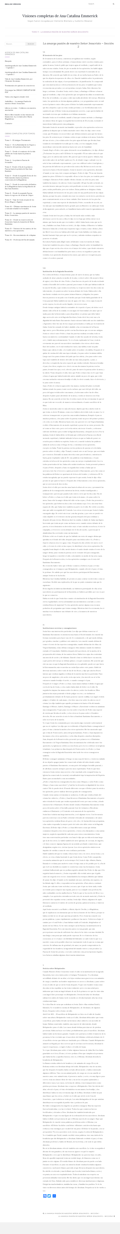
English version (13, 4)
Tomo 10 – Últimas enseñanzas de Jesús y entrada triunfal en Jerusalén (20, 207)
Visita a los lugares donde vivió (17, 97)
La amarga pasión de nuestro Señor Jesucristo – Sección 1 (71, 1213)
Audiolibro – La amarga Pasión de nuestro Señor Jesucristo (18, 102)
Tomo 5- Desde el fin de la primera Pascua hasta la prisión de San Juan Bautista (18, 169)
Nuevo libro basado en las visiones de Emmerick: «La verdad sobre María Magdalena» (19, 117)
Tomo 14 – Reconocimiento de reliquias (20, 235)
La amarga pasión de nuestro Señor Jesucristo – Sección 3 (86, 1216)
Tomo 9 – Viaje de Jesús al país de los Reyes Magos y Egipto (19, 201)
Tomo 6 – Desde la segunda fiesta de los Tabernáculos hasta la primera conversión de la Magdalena (20, 178)
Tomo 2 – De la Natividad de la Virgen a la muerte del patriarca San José (20, 146)
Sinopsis (8, 61)
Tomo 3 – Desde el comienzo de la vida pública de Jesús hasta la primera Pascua (20, 153)
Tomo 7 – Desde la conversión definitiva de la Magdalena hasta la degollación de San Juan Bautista (20, 186)
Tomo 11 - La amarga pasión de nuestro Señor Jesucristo (60, 32)
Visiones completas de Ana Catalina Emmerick (60, 16)
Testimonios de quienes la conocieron (20, 86)
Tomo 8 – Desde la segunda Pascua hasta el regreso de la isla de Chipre (19, 194)
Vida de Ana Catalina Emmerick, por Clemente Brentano (19, 80)
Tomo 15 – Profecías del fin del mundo (20, 240)
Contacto (8, 123)
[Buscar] (113, 4)
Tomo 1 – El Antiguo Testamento (18, 140)
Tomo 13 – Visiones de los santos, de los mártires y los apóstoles (20, 230)
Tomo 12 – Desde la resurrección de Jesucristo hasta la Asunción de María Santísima (19, 222)
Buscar (31, 44)
